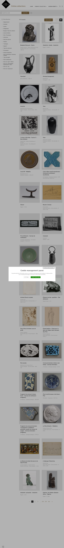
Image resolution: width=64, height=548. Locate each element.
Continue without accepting (49, 267)
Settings (26, 277)
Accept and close (36, 277)
